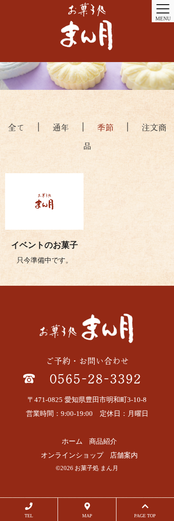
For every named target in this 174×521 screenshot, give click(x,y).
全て (16, 127)
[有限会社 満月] (87, 26)
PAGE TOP (145, 515)
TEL (29, 515)
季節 (105, 127)
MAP (87, 515)
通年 (60, 127)
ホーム (72, 441)
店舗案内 (124, 455)
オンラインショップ (72, 455)
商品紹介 (103, 441)
